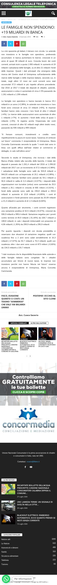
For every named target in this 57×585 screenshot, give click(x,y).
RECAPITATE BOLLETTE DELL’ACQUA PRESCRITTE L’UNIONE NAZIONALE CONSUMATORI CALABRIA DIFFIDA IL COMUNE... (34, 489)
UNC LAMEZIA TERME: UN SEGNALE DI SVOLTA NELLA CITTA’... (35, 503)
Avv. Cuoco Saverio (10, 37)
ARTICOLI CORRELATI (19, 323)
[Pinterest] (17, 44)
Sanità (4, 552)
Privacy (24, 578)
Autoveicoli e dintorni (9, 548)
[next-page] (30, 356)
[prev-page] (26, 356)
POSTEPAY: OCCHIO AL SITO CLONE (44, 297)
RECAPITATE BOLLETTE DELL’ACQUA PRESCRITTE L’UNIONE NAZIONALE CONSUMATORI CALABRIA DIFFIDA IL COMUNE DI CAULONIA (9, 346)
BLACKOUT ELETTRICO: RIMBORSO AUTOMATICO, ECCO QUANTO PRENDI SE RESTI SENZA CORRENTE (28, 345)
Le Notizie (5, 339)
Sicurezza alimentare (9, 556)
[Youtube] (31, 467)
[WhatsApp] (23, 44)
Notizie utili (12, 19)
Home (3, 19)
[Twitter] (10, 44)
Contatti (33, 578)
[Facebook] (4, 44)
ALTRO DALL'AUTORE (38, 323)
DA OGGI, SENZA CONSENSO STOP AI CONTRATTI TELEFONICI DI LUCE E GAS (47, 343)
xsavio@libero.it (33, 462)
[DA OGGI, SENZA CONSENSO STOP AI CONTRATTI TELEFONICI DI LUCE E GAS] (47, 333)
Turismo (4, 564)
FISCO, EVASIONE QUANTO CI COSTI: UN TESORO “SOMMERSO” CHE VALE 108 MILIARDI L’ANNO (13, 301)
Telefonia (5, 560)
